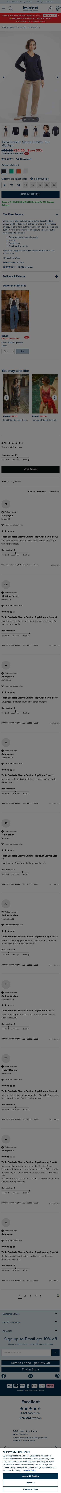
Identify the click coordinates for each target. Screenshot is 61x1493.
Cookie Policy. (30, 1470)
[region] (30, 1470)
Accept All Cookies (30, 1476)
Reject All (30, 1483)
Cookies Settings (30, 1489)
